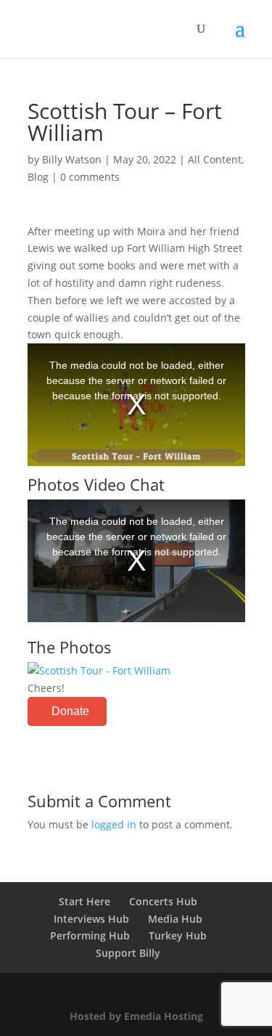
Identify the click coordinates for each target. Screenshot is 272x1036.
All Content (215, 159)
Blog (38, 177)
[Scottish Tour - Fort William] (99, 670)
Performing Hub (90, 935)
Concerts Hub (163, 901)
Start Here (84, 901)
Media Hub (175, 919)
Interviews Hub (91, 919)
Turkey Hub (178, 935)
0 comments (90, 177)
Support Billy (128, 953)
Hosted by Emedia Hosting (136, 1016)
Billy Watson (72, 159)
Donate (70, 711)
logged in (113, 824)
